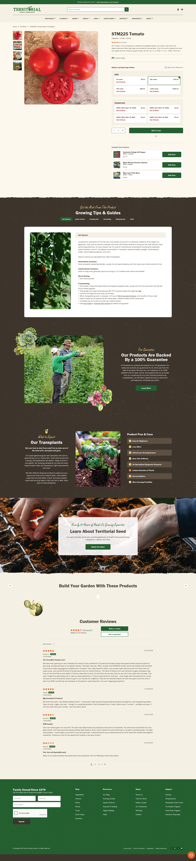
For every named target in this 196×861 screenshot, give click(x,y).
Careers (138, 814)
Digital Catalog (108, 810)
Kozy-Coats (87, 303)
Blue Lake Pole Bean (131, 173)
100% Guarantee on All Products (107, 2)
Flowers (78, 798)
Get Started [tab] (66, 219)
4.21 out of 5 (87, 630)
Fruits (77, 810)
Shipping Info (170, 798)
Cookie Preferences (161, 848)
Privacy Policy (128, 848)
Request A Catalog (110, 806)
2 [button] (95, 764)
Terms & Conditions (139, 848)
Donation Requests (172, 814)
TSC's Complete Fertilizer (126, 296)
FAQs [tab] (132, 219)
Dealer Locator (141, 802)
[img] (48, 651)
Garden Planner (109, 802)
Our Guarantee (141, 806)
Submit (21, 821)
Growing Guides (109, 798)
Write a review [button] (114, 628)
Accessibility (150, 848)
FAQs (105, 814)
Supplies (78, 818)
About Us (139, 794)
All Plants (23, 27)
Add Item (171, 154)
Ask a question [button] (115, 634)
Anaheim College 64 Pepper (134, 152)
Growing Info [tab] (94, 219)
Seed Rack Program (172, 810)
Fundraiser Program (172, 806)
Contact (168, 794)
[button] (116, 42)
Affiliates (139, 810)
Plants (77, 806)
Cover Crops (79, 814)
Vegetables (79, 794)
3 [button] (98, 764)
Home (15, 27)
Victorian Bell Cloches (102, 303)
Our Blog (106, 794)
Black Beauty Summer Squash (135, 162)
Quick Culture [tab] (80, 219)
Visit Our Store (141, 798)
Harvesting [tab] (107, 219)
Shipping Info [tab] (120, 219)
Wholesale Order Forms (174, 802)
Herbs (77, 802)
